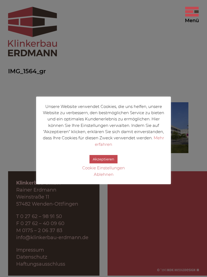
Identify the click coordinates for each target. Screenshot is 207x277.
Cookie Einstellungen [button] (103, 167)
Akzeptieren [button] (103, 159)
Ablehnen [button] (103, 174)
